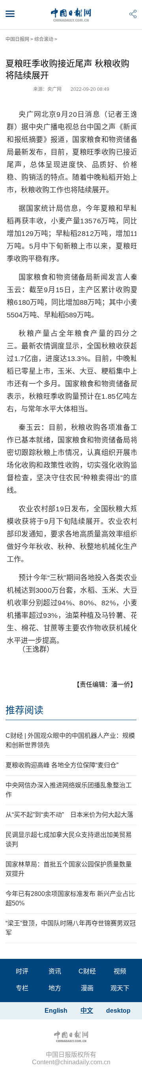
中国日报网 (17, 39)
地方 (55, 988)
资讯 (55, 971)
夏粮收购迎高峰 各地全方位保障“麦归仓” (62, 765)
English (56, 1010)
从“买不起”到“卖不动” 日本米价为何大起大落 (69, 814)
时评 (22, 971)
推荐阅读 (24, 710)
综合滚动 (43, 39)
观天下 (119, 988)
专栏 (22, 988)
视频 (120, 971)
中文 (86, 1010)
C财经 (87, 971)
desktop (118, 1010)
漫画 (87, 988)
